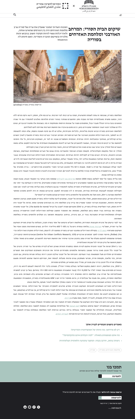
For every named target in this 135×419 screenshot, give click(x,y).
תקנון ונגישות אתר (115, 403)
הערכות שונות (95, 226)
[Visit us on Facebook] (34, 408)
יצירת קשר (103, 403)
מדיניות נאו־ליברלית (66, 179)
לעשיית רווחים (62, 314)
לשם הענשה (74, 306)
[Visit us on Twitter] (38, 408)
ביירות (67, 298)
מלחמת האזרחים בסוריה (109, 350)
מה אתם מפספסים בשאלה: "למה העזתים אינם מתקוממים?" (91, 335)
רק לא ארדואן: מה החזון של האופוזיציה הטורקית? (95, 329)
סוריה (92, 350)
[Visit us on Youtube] (25, 408)
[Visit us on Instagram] (29, 408)
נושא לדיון (102, 230)
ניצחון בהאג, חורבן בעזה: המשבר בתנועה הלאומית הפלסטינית (89, 340)
